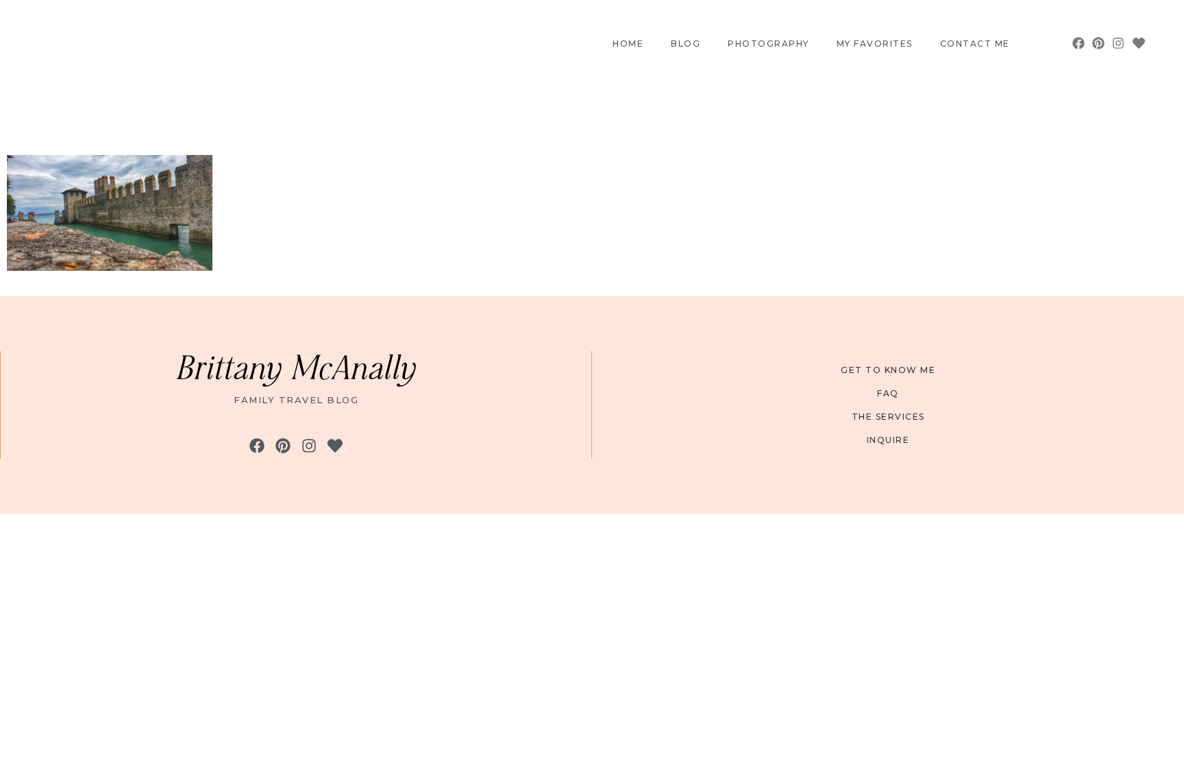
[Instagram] (1118, 43)
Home (628, 44)
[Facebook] (1078, 43)
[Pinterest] (1099, 43)
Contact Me (975, 44)
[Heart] (1138, 43)
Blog (685, 44)
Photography (768, 44)
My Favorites (875, 44)
